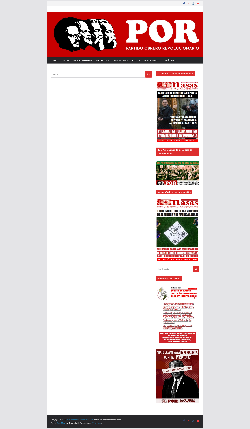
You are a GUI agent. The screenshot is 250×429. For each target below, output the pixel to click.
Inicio (55, 60)
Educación (101, 60)
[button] (108, 60)
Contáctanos (169, 60)
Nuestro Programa (82, 60)
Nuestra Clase (151, 60)
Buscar (196, 268)
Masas (66, 60)
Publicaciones (121, 60)
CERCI (134, 60)
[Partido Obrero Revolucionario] (125, 14)
